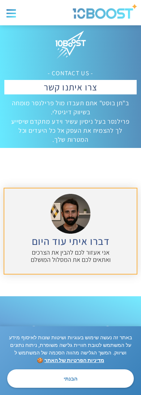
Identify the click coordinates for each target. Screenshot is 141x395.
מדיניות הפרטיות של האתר (74, 360)
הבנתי (70, 378)
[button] (11, 13)
